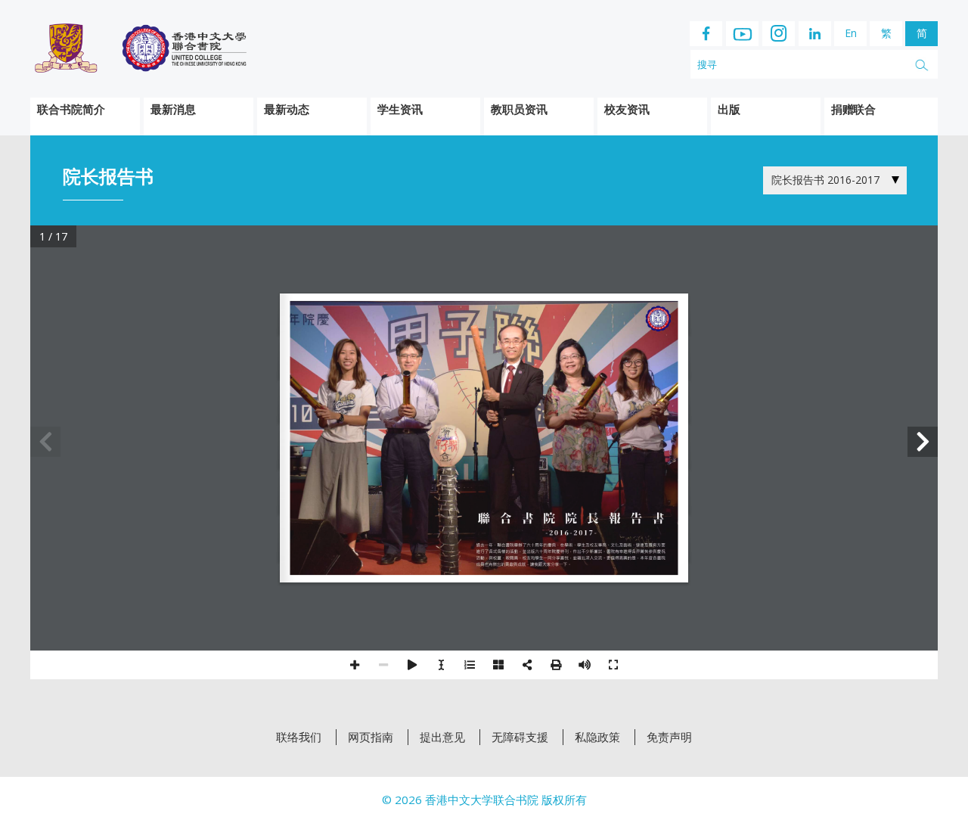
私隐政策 (597, 737)
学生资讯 (400, 108)
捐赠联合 (853, 108)
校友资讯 (627, 108)
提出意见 (442, 737)
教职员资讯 (519, 108)
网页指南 (370, 737)
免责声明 (669, 737)
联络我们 (298, 737)
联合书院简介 (71, 108)
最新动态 (286, 108)
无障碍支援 (520, 737)
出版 (729, 108)
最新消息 (173, 108)
